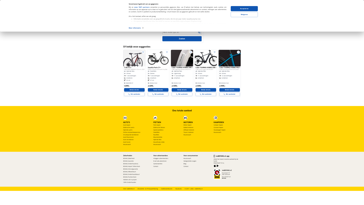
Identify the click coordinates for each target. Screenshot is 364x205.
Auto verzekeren (128, 139)
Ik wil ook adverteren (160, 161)
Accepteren (244, 9)
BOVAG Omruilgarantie (130, 169)
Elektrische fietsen (159, 127)
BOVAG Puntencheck (129, 177)
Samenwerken (157, 164)
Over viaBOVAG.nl (129, 189)
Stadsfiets (156, 132)
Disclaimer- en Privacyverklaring (148, 189)
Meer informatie (135, 28)
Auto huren (126, 142)
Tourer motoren (189, 132)
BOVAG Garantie (128, 161)
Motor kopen (188, 125)
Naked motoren (188, 127)
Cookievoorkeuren (166, 189)
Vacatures (178, 189)
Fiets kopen (157, 125)
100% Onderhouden (129, 182)
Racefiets (156, 135)
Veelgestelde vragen (190, 161)
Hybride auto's (127, 130)
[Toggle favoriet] (143, 52)
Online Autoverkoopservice (131, 132)
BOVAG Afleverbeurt (129, 172)
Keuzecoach (127, 144)
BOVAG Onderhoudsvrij (130, 164)
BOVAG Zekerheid (128, 158)
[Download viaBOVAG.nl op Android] (218, 166)
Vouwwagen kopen (220, 130)
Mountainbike (157, 137)
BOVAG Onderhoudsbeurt (131, 174)
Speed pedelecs (158, 130)
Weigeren (244, 14)
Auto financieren (128, 137)
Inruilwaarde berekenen (131, 135)
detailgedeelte (201, 24)
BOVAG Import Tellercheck (131, 166)
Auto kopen (126, 125)
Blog (185, 164)
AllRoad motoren (189, 130)
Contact (155, 166)
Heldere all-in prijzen (130, 180)
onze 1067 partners (141, 7)
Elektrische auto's (128, 127)
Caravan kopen (218, 127)
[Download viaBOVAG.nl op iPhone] (215, 166)
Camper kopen (218, 125)
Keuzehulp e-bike (158, 142)
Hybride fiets (157, 139)
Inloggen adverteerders (160, 158)
